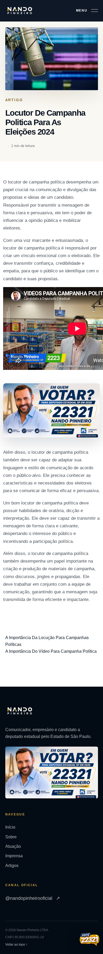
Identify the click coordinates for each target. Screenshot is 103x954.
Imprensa (14, 856)
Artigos (11, 865)
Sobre (11, 837)
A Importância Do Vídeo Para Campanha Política (51, 651)
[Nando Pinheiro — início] (19, 11)
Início (10, 827)
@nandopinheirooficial (32, 898)
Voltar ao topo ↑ (16, 944)
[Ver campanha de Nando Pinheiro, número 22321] (89, 940)
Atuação (13, 846)
